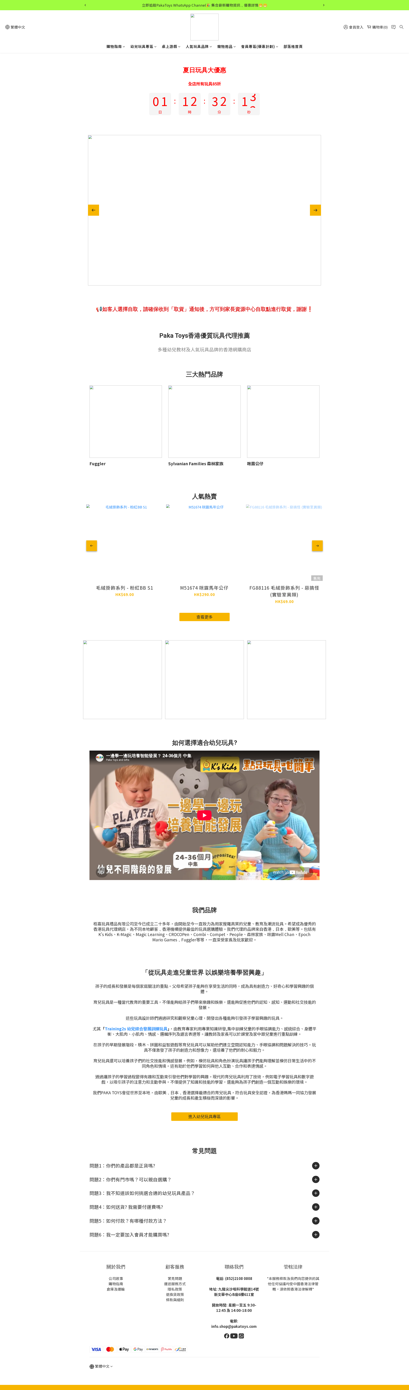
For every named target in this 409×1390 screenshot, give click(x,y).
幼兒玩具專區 (141, 46)
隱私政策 (175, 1289)
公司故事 (116, 1278)
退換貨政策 (175, 1294)
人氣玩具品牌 (197, 46)
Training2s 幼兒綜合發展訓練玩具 (136, 1029)
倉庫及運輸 (116, 1289)
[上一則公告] (85, 5)
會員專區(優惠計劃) (258, 46)
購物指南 (114, 46)
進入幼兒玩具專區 (204, 1116)
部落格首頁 (293, 46)
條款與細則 (175, 1299)
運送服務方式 (175, 1283)
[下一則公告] (324, 5)
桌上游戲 (169, 46)
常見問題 (175, 1278)
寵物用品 (225, 46)
